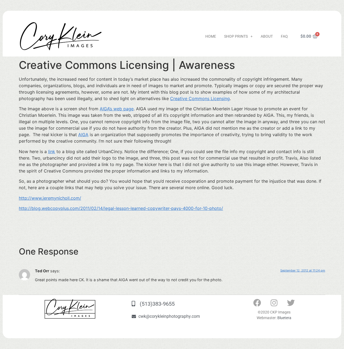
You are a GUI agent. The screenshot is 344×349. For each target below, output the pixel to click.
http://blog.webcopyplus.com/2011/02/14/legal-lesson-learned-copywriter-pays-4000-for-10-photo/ (121, 208)
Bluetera (284, 318)
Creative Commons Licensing (200, 98)
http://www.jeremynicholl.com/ (50, 198)
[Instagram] (274, 303)
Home (210, 36)
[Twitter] (291, 303)
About (267, 36)
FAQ (284, 36)
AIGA (83, 134)
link (51, 151)
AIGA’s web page (117, 108)
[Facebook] (257, 303)
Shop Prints (236, 36)
